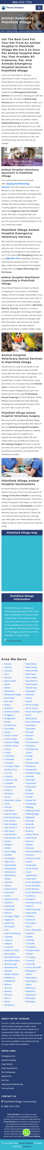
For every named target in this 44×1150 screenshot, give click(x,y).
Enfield (7, 848)
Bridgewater (10, 718)
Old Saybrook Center (32, 751)
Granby (7, 885)
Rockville (30, 824)
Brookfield (9, 728)
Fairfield (8, 855)
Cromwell (8, 783)
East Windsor (10, 834)
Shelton (29, 844)
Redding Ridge (32, 814)
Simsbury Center (33, 858)
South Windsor (32, 889)
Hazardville (9, 909)
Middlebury (9, 977)
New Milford (31, 681)
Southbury (30, 895)
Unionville (30, 964)
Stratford (30, 933)
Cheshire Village (11, 742)
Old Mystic (30, 745)
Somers (29, 861)
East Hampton (10, 824)
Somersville (31, 865)
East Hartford (10, 827)
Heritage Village (11, 916)
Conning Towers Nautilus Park (12, 768)
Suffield (29, 936)
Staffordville (31, 912)
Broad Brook (10, 725)
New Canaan (31, 667)
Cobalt (7, 752)
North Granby (32, 704)
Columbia (8, 762)
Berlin (7, 684)
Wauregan (30, 998)
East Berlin (9, 810)
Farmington (9, 858)
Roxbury (29, 831)
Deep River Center (12, 800)
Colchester (9, 756)
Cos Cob (8, 773)
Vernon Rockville (33, 967)
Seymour (30, 841)
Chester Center (11, 745)
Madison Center (11, 950)
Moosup (8, 994)
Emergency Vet (8, 1056)
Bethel (7, 687)
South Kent (31, 878)
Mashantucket (11, 967)
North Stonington (34, 711)
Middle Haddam (11, 974)
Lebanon (8, 940)
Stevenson (30, 919)
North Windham (33, 722)
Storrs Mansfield (33, 930)
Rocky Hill (30, 827)
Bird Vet (5, 1080)
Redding (29, 807)
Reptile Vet (6, 1076)
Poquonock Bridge (31, 788)
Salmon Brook (32, 834)
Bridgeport (9, 715)
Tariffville (30, 940)
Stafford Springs (33, 909)
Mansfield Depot (12, 960)
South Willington (33, 882)
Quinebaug (31, 803)
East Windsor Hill (12, 837)
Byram (7, 732)
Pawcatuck (30, 766)
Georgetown (10, 868)
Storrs (28, 926)
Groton (7, 895)
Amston (7, 664)
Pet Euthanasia (8, 1072)
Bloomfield (9, 698)
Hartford (8, 902)
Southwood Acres (34, 902)
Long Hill (8, 947)
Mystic (7, 1001)
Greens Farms (10, 889)
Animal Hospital (8, 1060)
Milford (7, 984)
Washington (31, 977)
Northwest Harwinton (31, 727)
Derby (7, 803)
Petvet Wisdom (26, 1143)
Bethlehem (9, 691)
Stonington (31, 923)
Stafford (29, 906)
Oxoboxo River (32, 762)
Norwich (29, 735)
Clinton (7, 749)
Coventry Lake (11, 779)
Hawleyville (9, 906)
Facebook (26, 1146)
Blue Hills (8, 701)
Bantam (8, 677)
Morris (7, 998)
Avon (6, 674)
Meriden (8, 970)
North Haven (32, 708)
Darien (7, 797)
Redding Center (33, 810)
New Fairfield (32, 670)
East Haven (9, 831)
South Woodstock (34, 892)
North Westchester (31, 717)
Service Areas (7, 1088)
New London (31, 677)
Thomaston (31, 947)
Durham (8, 807)
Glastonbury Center (10, 877)
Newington (31, 691)
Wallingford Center (31, 972)
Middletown (9, 981)
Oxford (29, 759)
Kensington (9, 926)
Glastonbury (10, 872)
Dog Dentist (7, 1064)
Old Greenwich (32, 742)
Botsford (8, 708)
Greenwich (9, 892)
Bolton (7, 704)
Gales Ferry (9, 861)
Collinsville (9, 759)
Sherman (30, 848)
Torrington (31, 957)
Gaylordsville (10, 865)
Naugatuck (9, 1005)
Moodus (8, 991)
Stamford (30, 916)
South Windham (33, 885)
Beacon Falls (10, 681)
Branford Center (12, 711)
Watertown (31, 994)
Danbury (8, 790)
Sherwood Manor (34, 851)
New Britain (31, 664)
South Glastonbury (31, 874)
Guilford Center (11, 899)
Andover (8, 667)
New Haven (31, 674)
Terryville (30, 943)
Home (3, 31)
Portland (30, 793)
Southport (30, 899)
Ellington (8, 844)
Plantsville (30, 779)
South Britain (32, 868)
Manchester (9, 953)
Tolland (29, 953)
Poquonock (31, 783)
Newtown (30, 694)
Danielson (9, 793)
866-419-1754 (22, 2)
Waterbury (31, 988)
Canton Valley (10, 739)
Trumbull (30, 960)
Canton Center (11, 735)
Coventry (8, 776)
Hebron (7, 912)
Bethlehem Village (12, 694)
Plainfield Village (12, 31)
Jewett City (9, 923)
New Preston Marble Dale (32, 686)
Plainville (30, 776)
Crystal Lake (10, 786)
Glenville (8, 882)
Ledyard (8, 943)
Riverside (30, 820)
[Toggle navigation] (39, 7)
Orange (29, 756)
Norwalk (29, 732)
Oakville (29, 739)
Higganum (9, 919)
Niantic (29, 698)
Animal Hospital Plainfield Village (30, 31)
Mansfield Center (12, 957)
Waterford (30, 991)
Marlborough (10, 964)
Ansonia (8, 670)
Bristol (7, 722)
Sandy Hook (31, 837)
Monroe (8, 988)
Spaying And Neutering (12, 1084)
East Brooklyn (10, 814)
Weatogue (30, 1001)
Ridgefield (30, 817)
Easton (7, 841)
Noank (29, 701)
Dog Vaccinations (9, 1068)
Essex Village (10, 851)
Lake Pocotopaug (12, 933)
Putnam (29, 797)
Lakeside (8, 936)
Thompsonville (32, 950)
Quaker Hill (31, 800)
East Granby (10, 820)
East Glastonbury (12, 817)
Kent (6, 930)
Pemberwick (31, 769)
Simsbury (30, 855)
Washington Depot (31, 983)
